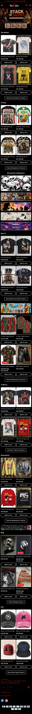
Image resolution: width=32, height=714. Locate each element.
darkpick (17, 712)
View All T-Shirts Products (16, 450)
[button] (2, 5)
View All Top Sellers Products (16, 98)
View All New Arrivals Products (16, 299)
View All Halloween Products (16, 379)
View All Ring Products (16, 602)
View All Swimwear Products (16, 520)
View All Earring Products (16, 672)
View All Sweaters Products (16, 168)
